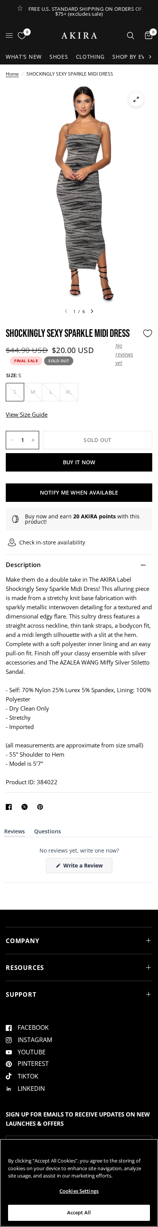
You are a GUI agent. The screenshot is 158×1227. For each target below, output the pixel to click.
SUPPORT (21, 994)
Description (23, 565)
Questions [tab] (47, 833)
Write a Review (84, 867)
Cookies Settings (79, 1190)
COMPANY (23, 941)
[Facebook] (10, 806)
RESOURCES (25, 967)
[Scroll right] (150, 57)
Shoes (58, 56)
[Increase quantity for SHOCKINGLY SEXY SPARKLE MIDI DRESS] (33, 440)
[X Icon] (26, 806)
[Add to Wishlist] (147, 333)
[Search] (130, 35)
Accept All (79, 1212)
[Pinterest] (41, 806)
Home (12, 74)
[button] (127, 354)
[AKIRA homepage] (79, 35)
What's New (24, 56)
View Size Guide (27, 414)
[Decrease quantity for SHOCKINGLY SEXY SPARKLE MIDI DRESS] (12, 440)
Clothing (90, 56)
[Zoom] (136, 99)
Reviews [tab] (14, 833)
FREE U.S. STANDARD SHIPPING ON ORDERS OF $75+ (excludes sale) (85, 11)
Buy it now (79, 462)
